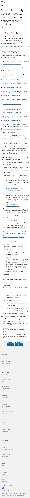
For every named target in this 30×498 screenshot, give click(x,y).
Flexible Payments (5, 390)
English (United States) (8, 485)
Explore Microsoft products (6, 365)
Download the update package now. (12, 64)
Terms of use (18, 493)
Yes (11, 344)
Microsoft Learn (4, 447)
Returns (3, 381)
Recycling (9, 495)
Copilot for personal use (6, 363)
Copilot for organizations (6, 361)
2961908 (5, 334)
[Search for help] (5, 2)
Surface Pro (4, 352)
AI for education (4, 413)
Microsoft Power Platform (6, 429)
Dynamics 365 (4, 424)
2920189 (5, 328)
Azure (3, 442)
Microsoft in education (6, 397)
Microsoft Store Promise (6, 388)
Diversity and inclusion (6, 476)
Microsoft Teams (5, 431)
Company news (4, 470)
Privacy (14, 493)
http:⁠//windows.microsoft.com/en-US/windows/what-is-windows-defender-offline (16, 190)
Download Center (5, 377)
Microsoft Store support (6, 379)
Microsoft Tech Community (6, 451)
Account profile (4, 374)
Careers (3, 465)
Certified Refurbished (5, 386)
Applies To (4, 27)
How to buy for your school (6, 406)
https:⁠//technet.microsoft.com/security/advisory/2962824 (15, 46)
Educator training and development (8, 408)
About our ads (14, 495)
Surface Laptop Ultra (5, 356)
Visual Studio (4, 458)
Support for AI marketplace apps (7, 449)
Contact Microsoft (9, 493)
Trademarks (24, 493)
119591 (3, 143)
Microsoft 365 (4, 426)
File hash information (7, 157)
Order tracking (4, 383)
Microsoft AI (4, 420)
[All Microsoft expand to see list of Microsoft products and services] (2, 2)
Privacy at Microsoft (5, 472)
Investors (3, 474)
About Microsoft (4, 467)
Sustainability (4, 481)
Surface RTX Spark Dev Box (6, 358)
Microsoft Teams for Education (7, 402)
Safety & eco (4, 495)
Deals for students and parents (7, 411)
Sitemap (3, 493)
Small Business (4, 436)
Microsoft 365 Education (6, 404)
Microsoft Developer (5, 445)
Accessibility (4, 479)
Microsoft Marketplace (6, 454)
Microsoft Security (5, 422)
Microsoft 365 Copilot (5, 433)
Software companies (5, 456)
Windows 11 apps (5, 368)
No (19, 344)
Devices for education (5, 399)
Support (3, 5)
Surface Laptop (4, 354)
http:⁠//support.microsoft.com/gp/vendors (13, 237)
